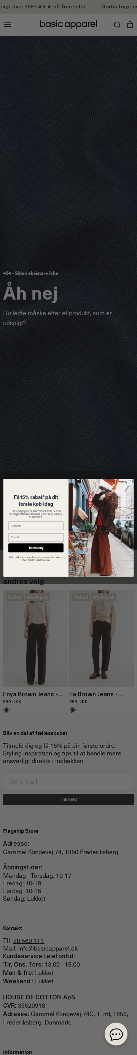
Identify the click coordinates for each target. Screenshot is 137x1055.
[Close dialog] (129, 483)
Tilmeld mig (36, 548)
